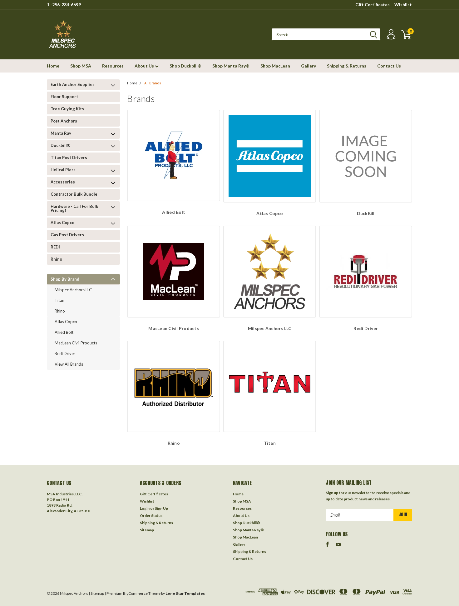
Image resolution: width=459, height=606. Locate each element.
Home (53, 65)
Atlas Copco (62, 222)
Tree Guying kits (67, 108)
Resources (113, 65)
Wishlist (403, 4)
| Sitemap (96, 593)
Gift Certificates (372, 4)
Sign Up (161, 508)
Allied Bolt (64, 332)
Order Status (151, 515)
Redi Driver (65, 353)
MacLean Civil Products (76, 342)
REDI (55, 246)
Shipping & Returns (346, 65)
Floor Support (64, 96)
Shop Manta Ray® (230, 65)
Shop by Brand (65, 279)
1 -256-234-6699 (64, 4)
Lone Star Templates (185, 593)
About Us (145, 65)
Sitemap (147, 530)
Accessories (63, 181)
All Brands (152, 83)
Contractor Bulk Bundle (74, 194)
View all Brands (69, 364)
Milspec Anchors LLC (73, 289)
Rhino (56, 259)
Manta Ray (61, 133)
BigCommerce (135, 593)
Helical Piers (63, 169)
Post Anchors (64, 120)
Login (145, 508)
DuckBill (366, 213)
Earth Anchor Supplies (73, 84)
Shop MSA (80, 65)
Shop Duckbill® (185, 65)
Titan (59, 300)
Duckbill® (61, 145)
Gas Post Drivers (67, 234)
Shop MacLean (275, 65)
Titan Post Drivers (69, 157)
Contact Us (389, 65)
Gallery (308, 65)
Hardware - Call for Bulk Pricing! (74, 208)
